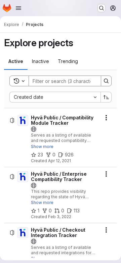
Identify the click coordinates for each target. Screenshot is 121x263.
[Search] (106, 81)
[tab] (16, 61)
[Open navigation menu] (18, 8)
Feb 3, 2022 (59, 216)
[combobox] (54, 97)
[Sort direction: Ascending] (106, 97)
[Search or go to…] (101, 8)
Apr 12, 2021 (59, 160)
